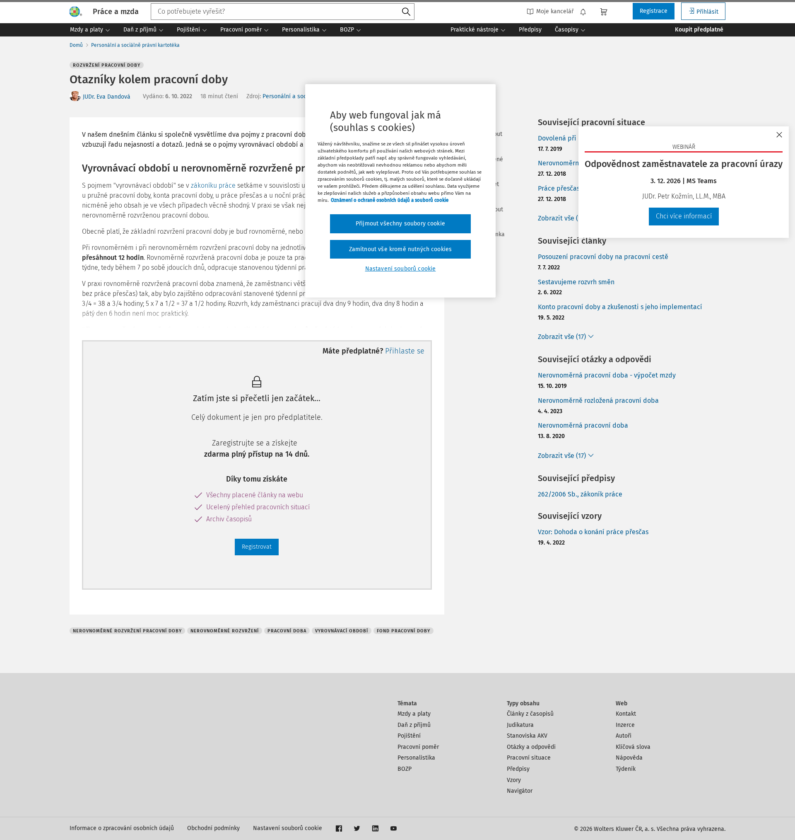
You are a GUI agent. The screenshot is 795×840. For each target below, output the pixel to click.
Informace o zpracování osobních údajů (122, 828)
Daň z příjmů (414, 725)
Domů (76, 45)
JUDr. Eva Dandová (106, 96)
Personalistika (416, 757)
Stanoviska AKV (527, 735)
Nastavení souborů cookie (287, 828)
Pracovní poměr (418, 746)
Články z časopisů (530, 713)
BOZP (405, 768)
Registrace (653, 11)
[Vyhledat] (406, 12)
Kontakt (626, 713)
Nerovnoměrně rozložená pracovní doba (598, 400)
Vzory (514, 780)
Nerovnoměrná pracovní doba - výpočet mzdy (607, 375)
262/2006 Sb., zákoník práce (580, 494)
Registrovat (257, 546)
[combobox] (282, 11)
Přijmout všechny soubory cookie (400, 223)
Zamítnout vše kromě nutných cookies (400, 249)
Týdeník (626, 768)
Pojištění (409, 735)
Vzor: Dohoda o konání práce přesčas (593, 532)
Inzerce (625, 725)
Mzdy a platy (414, 713)
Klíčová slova (633, 746)
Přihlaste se (404, 351)
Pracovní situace (529, 757)
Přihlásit (707, 11)
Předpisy (518, 768)
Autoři (623, 735)
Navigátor (519, 790)
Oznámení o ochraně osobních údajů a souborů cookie (389, 200)
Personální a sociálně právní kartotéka (135, 45)
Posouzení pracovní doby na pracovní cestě (603, 257)
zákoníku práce (213, 185)
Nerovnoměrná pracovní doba (583, 425)
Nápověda (629, 757)
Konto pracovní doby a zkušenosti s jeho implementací (620, 307)
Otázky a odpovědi (531, 746)
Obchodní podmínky (213, 828)
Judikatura (520, 725)
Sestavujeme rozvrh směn (576, 282)
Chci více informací (684, 216)
